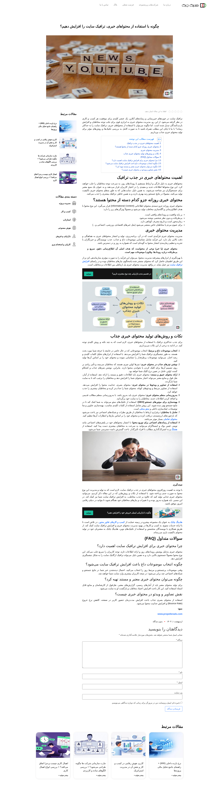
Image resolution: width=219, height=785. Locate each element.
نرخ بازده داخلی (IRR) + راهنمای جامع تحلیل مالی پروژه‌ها (47, 126)
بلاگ (115, 5)
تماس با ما (104, 5)
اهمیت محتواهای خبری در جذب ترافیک (143, 143)
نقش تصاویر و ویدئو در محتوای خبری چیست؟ (140, 170)
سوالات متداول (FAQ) (150, 157)
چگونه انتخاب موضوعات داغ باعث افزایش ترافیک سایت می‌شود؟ (132, 163)
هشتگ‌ (174, 429)
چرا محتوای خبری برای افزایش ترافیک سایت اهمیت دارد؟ (135, 160)
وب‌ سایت (178, 693)
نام (180, 672)
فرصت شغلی (128, 5)
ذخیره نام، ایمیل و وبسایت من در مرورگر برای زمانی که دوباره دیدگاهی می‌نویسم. (146, 703)
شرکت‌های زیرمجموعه (148, 5)
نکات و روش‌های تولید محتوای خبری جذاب (141, 153)
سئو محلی (144, 409)
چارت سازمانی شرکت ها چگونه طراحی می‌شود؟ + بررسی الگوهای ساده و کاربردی (91, 767)
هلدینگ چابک (176, 522)
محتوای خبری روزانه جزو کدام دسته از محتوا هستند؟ (137, 146)
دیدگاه (179, 640)
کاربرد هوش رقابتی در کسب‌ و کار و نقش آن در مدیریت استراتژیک (45, 142)
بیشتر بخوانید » (176, 775)
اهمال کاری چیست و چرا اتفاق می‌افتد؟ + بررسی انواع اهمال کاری (45, 177)
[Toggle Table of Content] (158, 139)
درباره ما (167, 5)
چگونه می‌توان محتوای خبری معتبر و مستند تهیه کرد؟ (137, 167)
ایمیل (179, 682)
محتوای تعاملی (170, 419)
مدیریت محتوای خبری (150, 150)
